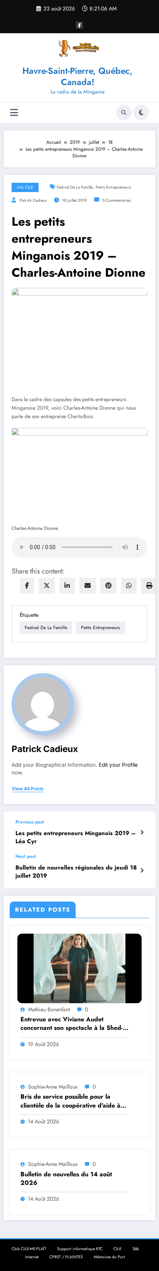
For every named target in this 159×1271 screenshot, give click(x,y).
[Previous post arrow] (142, 832)
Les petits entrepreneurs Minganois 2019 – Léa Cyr (75, 837)
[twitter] (47, 586)
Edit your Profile (118, 765)
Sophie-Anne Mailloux (53, 1087)
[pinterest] (108, 586)
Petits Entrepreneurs (113, 187)
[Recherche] (124, 112)
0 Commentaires (116, 200)
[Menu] (14, 112)
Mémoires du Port (109, 1257)
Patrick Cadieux (33, 200)
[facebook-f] (79, 25)
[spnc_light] (141, 112)
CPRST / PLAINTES (66, 1257)
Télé (135, 1249)
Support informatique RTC (80, 1249)
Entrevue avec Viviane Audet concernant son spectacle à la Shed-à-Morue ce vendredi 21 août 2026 (74, 1024)
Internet (32, 1257)
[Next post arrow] (142, 870)
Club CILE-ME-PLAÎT (29, 1249)
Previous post (29, 822)
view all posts (28, 788)
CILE (117, 1249)
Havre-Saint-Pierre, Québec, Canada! (77, 76)
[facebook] (27, 586)
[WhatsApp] (129, 586)
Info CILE (25, 187)
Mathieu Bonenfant (49, 1009)
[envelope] (88, 586)
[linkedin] (67, 586)
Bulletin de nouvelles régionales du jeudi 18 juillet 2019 (76, 872)
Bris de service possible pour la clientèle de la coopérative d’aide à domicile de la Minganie (70, 1101)
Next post (25, 856)
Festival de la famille (75, 187)
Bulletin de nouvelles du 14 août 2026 (66, 1178)
